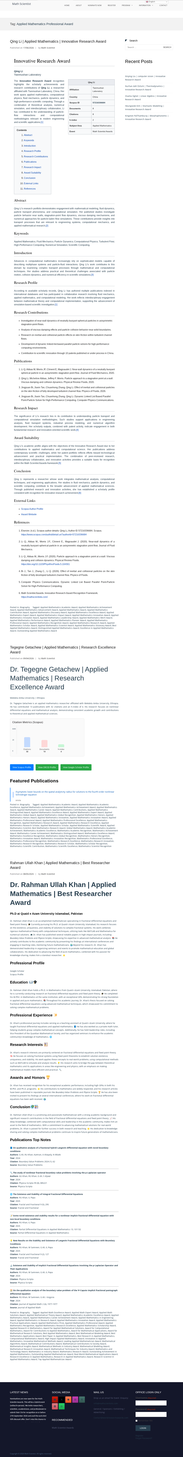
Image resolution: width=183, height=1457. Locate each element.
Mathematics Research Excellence (64, 841)
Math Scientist (21, 4)
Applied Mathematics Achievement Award (75, 807)
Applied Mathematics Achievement (37, 807)
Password (145, 1409)
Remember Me (145, 1420)
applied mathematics (62, 1026)
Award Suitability (32, 172)
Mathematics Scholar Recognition (91, 843)
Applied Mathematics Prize (51, 1323)
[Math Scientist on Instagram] (75, 1399)
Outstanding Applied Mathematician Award (52, 1354)
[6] (80, 493)
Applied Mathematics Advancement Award (37, 609)
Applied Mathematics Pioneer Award (68, 620)
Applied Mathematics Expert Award (87, 812)
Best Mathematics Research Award (48, 828)
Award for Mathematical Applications (89, 1330)
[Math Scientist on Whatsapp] (62, 1406)
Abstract (28, 135)
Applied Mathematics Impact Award (54, 615)
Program (126, 5)
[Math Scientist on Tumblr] (82, 1399)
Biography (25, 607)
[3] (92, 275)
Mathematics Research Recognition (27, 843)
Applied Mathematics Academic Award (58, 607)
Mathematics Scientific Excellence (61, 846)
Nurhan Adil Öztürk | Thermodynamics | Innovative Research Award (144, 88)
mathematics (36, 1000)
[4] (77, 430)
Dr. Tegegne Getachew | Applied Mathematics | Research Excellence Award (59, 678)
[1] (42, 122)
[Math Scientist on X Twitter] (62, 1399)
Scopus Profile (16, 974)
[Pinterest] (55, 1406)
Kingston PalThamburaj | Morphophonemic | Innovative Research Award (147, 117)
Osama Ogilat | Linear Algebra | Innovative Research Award (146, 98)
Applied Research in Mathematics (26, 1328)
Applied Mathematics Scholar (55, 825)
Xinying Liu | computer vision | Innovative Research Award (145, 78)
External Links (31, 183)
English (151, 2)
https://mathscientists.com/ (34, 597)
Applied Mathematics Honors (91, 815)
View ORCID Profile (47, 767)
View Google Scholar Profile (76, 767)
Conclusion (29, 178)
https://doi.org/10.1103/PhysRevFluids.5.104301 (45, 564)
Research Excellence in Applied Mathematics (31, 1356)
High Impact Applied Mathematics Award (64, 1338)
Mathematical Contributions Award (45, 1343)
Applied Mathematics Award (72, 609)
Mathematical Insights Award (24, 1346)
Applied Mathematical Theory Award (44, 1315)
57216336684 (99, 102)
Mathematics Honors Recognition (94, 835)
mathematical (81, 1125)
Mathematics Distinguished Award (67, 833)
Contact (163, 5)
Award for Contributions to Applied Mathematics (46, 1330)
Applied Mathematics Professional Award (85, 1323)
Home (66, 5)
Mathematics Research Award (74, 1351)
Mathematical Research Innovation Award (30, 1349)
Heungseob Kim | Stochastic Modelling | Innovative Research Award (144, 107)
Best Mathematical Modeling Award (93, 1333)
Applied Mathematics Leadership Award (59, 617)
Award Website (29, 514)
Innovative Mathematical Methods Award (43, 1341)
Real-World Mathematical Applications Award (96, 1354)
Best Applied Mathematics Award (59, 1333)
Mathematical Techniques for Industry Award (73, 1349)
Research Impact (32, 167)
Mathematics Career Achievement (33, 833)
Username (146, 1397)
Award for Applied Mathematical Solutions (63, 1328)
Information (145, 5)
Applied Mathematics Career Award (34, 809)
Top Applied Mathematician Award (54, 1359)
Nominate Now (95, 5)
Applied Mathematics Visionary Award (93, 625)
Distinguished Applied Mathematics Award (58, 628)
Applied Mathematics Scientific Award (88, 825)
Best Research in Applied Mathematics (95, 1336)
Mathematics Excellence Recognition (27, 835)
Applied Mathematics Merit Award (95, 617)
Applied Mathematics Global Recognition (56, 815)
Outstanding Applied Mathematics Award (37, 630)
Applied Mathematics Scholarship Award (96, 1325)
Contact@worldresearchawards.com (111, 1417)
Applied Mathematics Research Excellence (80, 822)
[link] (23, 698)
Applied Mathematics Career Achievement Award (53, 1317)
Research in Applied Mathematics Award (73, 1356)
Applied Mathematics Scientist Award (56, 625)
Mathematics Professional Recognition (28, 841)
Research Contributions (36, 156)
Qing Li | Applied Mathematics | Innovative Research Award (58, 41)
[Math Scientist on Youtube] (55, 1399)
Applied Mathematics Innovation (53, 817)
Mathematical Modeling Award (94, 1346)
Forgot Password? (144, 1438)
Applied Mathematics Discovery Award (48, 612)
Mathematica (106, 931)
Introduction (30, 146)
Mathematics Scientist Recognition (95, 846)
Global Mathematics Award (79, 828)
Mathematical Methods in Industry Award (59, 1346)
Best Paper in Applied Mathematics (59, 1336)
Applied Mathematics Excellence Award (87, 612)
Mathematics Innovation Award (25, 838)
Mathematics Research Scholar (59, 843)
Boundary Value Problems (30, 1165)
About (79, 5)
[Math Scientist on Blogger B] (68, 1399)
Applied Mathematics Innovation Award (91, 615)
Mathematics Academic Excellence (39, 830)
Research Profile (32, 151)
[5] (59, 463)
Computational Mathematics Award (27, 1338)
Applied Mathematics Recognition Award (48, 623)
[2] (47, 225)
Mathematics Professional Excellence (94, 838)
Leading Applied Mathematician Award (82, 1341)
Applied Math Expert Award (85, 1312)
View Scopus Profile (22, 767)
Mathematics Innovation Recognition (58, 838)
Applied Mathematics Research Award (87, 623)
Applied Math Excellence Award (55, 1312)
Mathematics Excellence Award (99, 833)
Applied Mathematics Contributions (69, 809)
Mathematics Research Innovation (97, 841)
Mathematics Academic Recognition (74, 830)
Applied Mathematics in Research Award (36, 1320)
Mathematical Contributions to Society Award (84, 1343)
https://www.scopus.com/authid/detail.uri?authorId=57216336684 (54, 534)
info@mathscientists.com (106, 1403)
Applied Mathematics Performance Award (30, 620)
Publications (30, 162)
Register (112, 5)
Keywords (29, 140)
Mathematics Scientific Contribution (27, 846)
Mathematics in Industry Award (44, 1351)
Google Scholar (17, 971)
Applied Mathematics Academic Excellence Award (86, 1315)
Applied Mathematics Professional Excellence (64, 820)
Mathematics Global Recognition (61, 835)
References (30, 189)
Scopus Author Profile (32, 509)
